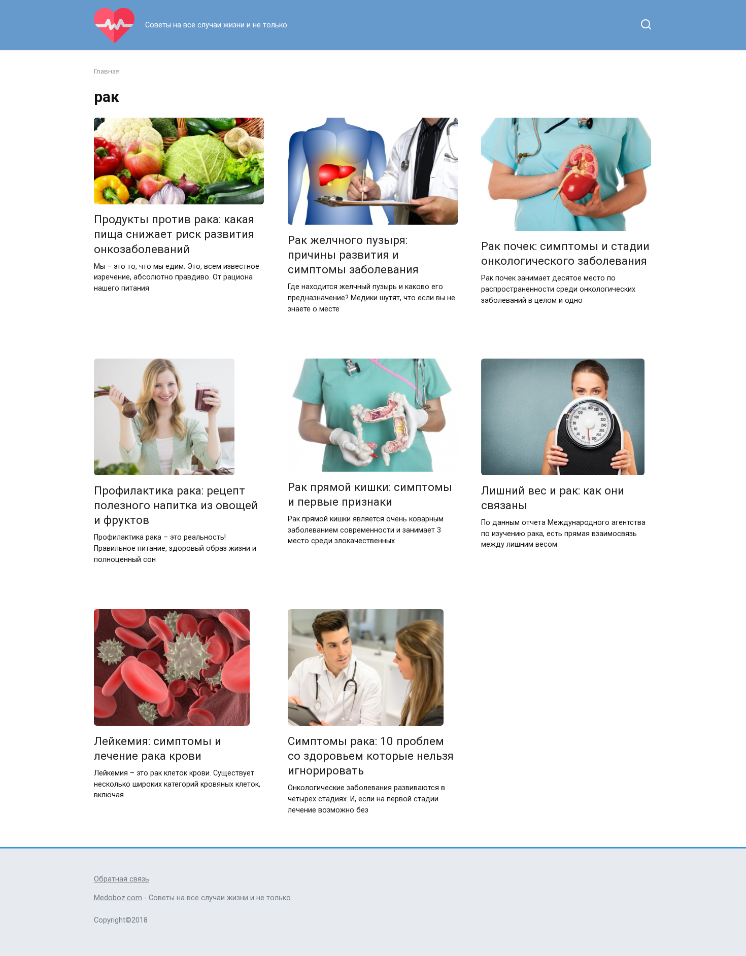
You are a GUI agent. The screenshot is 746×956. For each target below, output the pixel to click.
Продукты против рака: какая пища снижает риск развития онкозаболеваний (174, 234)
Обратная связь (121, 879)
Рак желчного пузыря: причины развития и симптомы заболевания (353, 254)
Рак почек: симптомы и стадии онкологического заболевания (565, 253)
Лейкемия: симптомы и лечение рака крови (157, 748)
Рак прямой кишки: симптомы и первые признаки (370, 494)
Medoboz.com (118, 898)
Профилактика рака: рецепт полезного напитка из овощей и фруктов (176, 505)
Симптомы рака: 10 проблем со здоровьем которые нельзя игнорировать (371, 755)
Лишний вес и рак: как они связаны (552, 498)
